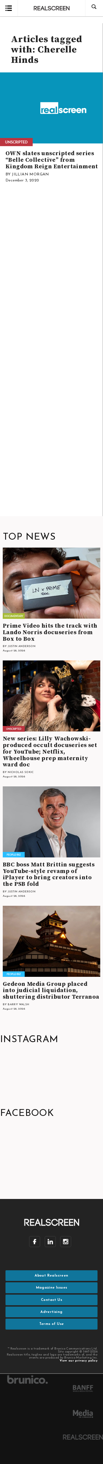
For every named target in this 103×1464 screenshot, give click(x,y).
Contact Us (51, 1300)
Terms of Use (51, 1324)
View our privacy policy (79, 1360)
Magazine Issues (51, 1287)
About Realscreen (51, 1275)
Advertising (51, 1312)
